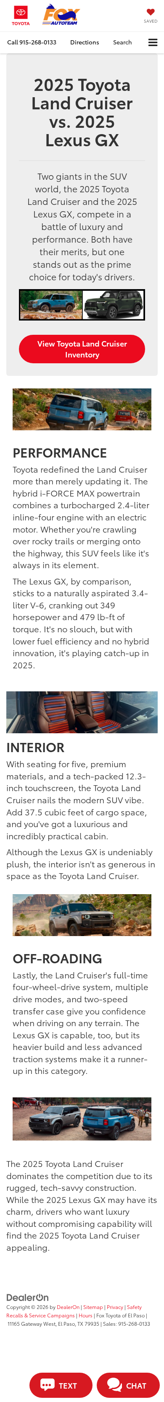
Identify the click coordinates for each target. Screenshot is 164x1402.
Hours (86, 1315)
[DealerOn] (27, 1297)
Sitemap (93, 1306)
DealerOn (68, 1306)
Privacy (115, 1306)
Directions (84, 42)
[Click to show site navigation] (153, 42)
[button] (31, 42)
